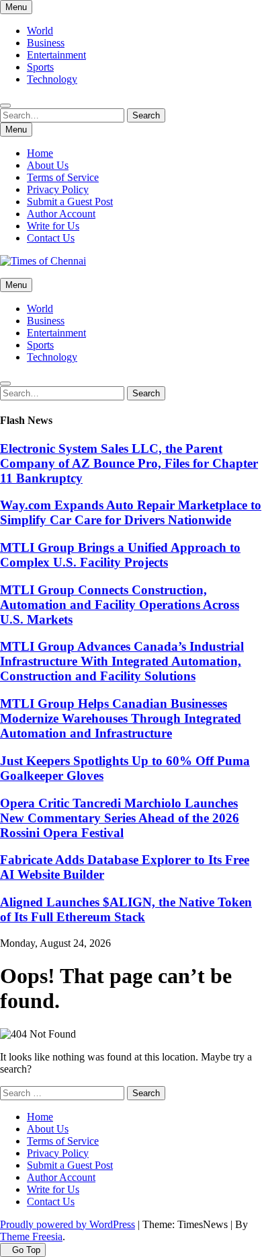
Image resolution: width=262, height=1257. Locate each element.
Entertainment (56, 55)
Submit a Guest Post (70, 201)
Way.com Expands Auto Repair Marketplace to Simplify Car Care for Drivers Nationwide (130, 512)
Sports (40, 67)
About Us (48, 165)
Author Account (61, 213)
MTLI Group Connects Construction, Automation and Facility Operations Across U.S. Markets (119, 604)
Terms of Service (63, 177)
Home (40, 153)
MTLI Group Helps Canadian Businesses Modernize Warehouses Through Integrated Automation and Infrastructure (120, 718)
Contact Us (51, 238)
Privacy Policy (58, 189)
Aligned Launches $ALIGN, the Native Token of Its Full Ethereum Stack (126, 909)
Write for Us (53, 225)
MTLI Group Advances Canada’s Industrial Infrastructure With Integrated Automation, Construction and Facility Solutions (122, 661)
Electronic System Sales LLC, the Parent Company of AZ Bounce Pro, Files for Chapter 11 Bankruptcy (129, 463)
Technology (52, 79)
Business (45, 42)
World (40, 30)
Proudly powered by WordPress (67, 1224)
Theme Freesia (31, 1236)
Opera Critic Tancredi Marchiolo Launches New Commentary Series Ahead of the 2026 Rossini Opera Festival (119, 818)
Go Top (26, 1250)
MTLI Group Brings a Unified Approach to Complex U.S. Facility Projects (120, 554)
